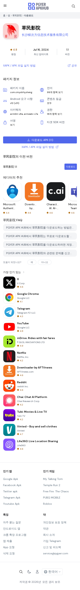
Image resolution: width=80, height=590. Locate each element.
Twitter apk (10, 491)
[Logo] (38, 6)
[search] (73, 6)
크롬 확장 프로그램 (14, 535)
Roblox (47, 503)
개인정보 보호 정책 (54, 522)
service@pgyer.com (55, 553)
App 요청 (9, 547)
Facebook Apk (12, 485)
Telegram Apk (11, 497)
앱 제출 (7, 541)
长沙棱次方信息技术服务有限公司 (45, 35)
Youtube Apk (11, 503)
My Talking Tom (53, 479)
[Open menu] (5, 6)
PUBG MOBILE (51, 497)
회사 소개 (49, 535)
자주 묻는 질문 (12, 522)
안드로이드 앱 (11, 528)
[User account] (37, 571)
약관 (46, 528)
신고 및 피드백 (52, 547)
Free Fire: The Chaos (56, 491)
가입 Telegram (52, 541)
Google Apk (10, 479)
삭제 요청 (9, 553)
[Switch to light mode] (29, 571)
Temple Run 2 (51, 485)
